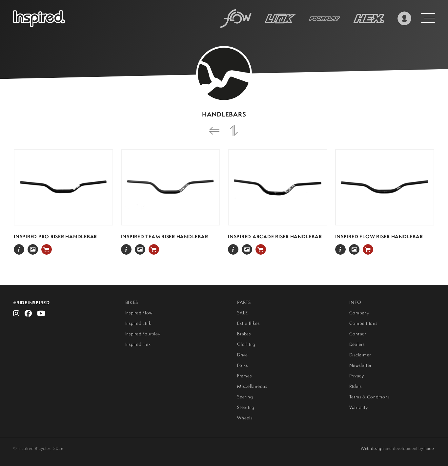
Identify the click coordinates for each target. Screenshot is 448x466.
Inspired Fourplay (142, 334)
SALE (242, 313)
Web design (372, 448)
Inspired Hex (138, 344)
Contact (357, 334)
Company (359, 313)
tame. (429, 448)
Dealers (357, 344)
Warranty (358, 407)
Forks (242, 365)
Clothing (246, 344)
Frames (244, 376)
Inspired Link (138, 323)
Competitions (363, 323)
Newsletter (360, 365)
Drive (242, 355)
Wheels (245, 418)
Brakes (244, 334)
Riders (355, 386)
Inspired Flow (139, 313)
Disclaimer (360, 355)
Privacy (356, 376)
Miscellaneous (252, 386)
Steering (245, 407)
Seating (245, 397)
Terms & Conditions (369, 397)
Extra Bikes (248, 323)
